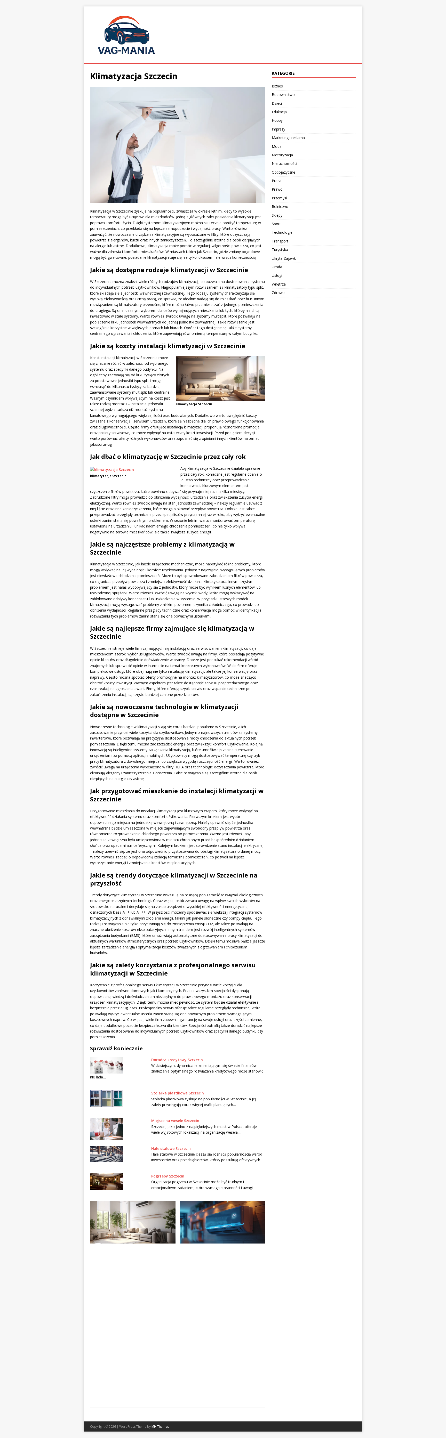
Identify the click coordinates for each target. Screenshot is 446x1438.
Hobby (277, 120)
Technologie (282, 232)
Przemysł (279, 198)
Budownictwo (283, 94)
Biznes (277, 86)
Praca (276, 180)
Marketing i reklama (288, 137)
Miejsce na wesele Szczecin (175, 1120)
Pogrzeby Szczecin (167, 1176)
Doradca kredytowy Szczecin (177, 1059)
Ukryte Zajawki (284, 258)
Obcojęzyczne (283, 172)
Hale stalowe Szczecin (171, 1148)
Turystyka (280, 249)
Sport (276, 223)
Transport (280, 241)
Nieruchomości (284, 163)
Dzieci (277, 103)
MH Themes (160, 1426)
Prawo (277, 189)
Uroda (277, 266)
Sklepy (277, 215)
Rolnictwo (280, 206)
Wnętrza (279, 284)
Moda (277, 146)
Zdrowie (278, 292)
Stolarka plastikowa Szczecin (177, 1093)
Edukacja (279, 111)
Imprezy (278, 129)
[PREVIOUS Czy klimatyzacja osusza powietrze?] (133, 1301)
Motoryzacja (282, 154)
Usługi (277, 275)
